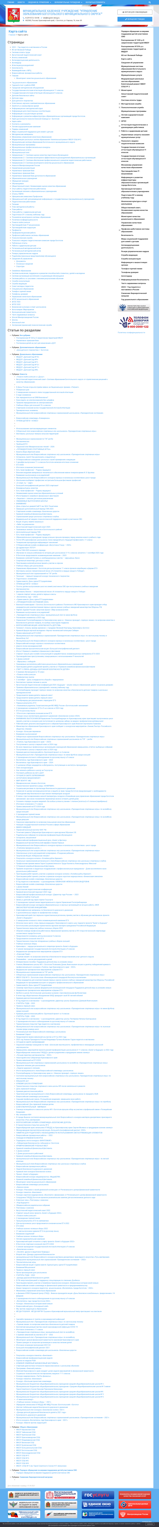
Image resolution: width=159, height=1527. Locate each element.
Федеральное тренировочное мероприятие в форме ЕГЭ (39, 952)
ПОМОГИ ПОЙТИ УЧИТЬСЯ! (27, 897)
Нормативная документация (23, 168)
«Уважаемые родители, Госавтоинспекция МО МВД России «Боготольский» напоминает (52, 706)
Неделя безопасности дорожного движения (34, 1169)
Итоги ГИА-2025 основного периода (30, 550)
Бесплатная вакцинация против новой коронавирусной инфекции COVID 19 (47, 1327)
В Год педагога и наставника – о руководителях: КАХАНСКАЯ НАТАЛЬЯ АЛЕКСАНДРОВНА (52, 882)
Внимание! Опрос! (23, 1034)
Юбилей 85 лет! (22, 1081)
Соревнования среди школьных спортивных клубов (37, 517)
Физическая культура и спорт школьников (29, 307)
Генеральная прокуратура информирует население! (37, 542)
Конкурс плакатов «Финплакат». (29, 1192)
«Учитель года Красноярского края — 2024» (33, 742)
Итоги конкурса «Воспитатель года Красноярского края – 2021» (42, 1420)
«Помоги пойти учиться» (26, 674)
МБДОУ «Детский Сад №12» (27, 365)
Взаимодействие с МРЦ (21, 70)
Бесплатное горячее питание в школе (31, 682)
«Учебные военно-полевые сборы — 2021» (33, 1402)
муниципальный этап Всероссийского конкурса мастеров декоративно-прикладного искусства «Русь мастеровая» (63, 1257)
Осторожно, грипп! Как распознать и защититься (35, 457)
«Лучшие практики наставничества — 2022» (34, 1055)
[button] (149, 2)
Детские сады (17, 98)
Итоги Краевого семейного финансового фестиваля (37, 496)
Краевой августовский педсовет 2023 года (33, 892)
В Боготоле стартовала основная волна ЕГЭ (34, 713)
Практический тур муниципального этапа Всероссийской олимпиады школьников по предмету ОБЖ (57, 1094)
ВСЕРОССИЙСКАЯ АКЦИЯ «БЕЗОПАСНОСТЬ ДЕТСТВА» (38, 625)
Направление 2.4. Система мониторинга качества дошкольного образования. (43, 163)
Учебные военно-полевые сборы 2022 (32, 1229)
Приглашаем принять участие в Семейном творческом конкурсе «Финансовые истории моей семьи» (57, 1283)
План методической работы (23, 207)
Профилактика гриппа (25, 677)
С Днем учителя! (23, 659)
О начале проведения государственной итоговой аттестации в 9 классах (45, 949)
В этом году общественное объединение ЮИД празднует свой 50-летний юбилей (49, 996)
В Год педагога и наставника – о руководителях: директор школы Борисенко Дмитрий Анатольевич (56, 1001)
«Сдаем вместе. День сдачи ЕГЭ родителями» (34, 599)
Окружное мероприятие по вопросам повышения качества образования (45, 822)
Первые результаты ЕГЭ (26, 703)
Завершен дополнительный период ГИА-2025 (34, 509)
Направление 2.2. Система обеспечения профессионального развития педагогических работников (52, 160)
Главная (10, 2)
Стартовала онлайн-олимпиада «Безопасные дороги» (37, 511)
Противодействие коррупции (24, 228)
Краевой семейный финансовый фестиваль (34, 514)
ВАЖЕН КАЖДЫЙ (23, 827)
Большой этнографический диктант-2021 (33, 1348)
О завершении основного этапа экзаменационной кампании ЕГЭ (42, 920)
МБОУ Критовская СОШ (25, 1435)
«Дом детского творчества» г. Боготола (32, 350)
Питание (15, 204)
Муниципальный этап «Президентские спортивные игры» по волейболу (45, 1337)
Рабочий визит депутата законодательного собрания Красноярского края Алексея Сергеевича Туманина (58, 724)
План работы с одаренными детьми (26, 212)
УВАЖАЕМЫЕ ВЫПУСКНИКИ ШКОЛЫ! (32, 501)
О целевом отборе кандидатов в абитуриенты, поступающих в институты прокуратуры (51, 765)
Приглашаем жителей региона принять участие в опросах (39, 563)
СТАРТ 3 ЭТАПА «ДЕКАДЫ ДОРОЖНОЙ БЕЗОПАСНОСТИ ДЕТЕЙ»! (43, 669)
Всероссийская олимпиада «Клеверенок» (33, 418)
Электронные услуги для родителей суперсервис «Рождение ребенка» (45, 853)
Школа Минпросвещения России (25, 317)
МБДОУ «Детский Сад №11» (27, 367)
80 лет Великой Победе (21, 50)
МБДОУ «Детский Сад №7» (27, 362)
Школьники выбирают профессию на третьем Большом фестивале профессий (48, 480)
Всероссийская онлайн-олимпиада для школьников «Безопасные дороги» (46, 1350)
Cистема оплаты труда (21, 52)
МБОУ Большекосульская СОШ (29, 1448)
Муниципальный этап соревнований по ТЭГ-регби (36, 574)
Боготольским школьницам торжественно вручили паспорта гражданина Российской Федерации (56, 926)
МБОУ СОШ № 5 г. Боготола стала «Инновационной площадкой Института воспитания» (51, 977)
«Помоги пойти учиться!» (26, 1216)
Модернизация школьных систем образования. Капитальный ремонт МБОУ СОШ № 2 (46, 140)
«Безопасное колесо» (25, 1249)
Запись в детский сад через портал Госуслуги (34, 900)
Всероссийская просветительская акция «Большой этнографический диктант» (48, 649)
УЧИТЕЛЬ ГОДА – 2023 (25, 1003)
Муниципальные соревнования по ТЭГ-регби (34, 439)
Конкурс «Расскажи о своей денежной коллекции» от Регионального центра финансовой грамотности (58, 1190)
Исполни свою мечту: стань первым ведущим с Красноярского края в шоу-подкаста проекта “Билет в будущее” (62, 923)
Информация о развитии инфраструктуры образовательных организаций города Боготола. (48, 116)
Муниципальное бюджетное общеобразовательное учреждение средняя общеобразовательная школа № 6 (60, 1397)
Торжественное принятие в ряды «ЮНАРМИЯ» (35, 786)
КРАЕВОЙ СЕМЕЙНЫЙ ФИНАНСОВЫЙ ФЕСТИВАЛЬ (37, 1363)
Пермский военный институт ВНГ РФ (31, 830)
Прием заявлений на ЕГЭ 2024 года (30, 807)
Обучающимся (18, 184)
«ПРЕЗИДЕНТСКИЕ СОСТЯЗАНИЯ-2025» (32, 602)
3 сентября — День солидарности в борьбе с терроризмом (39, 680)
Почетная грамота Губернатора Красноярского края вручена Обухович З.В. (46, 832)
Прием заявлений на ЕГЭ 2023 (28, 1060)
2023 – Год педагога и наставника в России (29, 47)
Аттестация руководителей (23, 65)
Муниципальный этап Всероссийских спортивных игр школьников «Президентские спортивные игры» (58, 454)
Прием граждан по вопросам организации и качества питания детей (44, 1342)
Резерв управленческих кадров (25, 253)
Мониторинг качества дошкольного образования (36, 78)
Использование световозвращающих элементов (36, 429)
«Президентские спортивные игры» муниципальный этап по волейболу (45, 1332)
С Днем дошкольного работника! (29, 1153)
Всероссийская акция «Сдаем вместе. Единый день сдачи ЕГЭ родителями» (47, 1265)
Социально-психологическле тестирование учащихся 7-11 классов (43, 1374)
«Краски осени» (22, 1187)
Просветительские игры (26, 1262)
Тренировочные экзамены (27, 410)
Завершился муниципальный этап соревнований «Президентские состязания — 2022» (51, 1260)
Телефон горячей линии (21, 291)
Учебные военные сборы (26, 944)
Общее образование (29, 1427)
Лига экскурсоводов (24, 768)
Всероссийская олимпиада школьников (32, 1096)
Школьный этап (18, 322)
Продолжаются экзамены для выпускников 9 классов (38, 936)
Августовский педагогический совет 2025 (33, 527)
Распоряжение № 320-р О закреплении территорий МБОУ (39, 338)
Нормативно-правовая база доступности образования (34, 176)
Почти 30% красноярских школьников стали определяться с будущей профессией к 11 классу (54, 540)
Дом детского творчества (22, 101)
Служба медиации (19, 284)
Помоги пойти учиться (21, 222)
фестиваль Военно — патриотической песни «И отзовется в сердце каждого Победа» (50, 592)
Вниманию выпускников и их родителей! (33, 475)
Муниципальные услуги (21, 150)
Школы (15, 320)
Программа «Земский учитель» (28, 1368)
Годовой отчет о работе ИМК (23, 85)
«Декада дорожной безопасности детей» (32, 1278)
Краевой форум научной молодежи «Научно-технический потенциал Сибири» (47, 630)
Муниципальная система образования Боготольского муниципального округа (43, 142)
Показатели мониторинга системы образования (31, 217)
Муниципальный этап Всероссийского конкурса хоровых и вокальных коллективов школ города (56, 478)
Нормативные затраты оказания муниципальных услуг (135, 136)
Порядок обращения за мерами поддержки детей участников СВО (48, 1470)
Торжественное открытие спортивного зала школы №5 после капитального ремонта (50, 1086)
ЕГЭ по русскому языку (25, 711)
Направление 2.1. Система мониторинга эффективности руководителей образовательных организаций (53, 158)
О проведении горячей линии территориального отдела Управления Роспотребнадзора (51, 902)
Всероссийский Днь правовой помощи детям (35, 1104)
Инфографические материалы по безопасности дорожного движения (44, 910)
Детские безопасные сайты (23, 96)
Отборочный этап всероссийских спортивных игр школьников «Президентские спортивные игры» (56, 431)
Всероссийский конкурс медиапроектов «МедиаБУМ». (38, 1177)
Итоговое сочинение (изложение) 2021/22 (33, 1345)
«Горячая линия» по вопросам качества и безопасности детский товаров (45, 1324)
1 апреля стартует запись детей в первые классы (36, 594)
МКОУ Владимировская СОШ (28, 1440)
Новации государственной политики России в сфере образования (43, 825)
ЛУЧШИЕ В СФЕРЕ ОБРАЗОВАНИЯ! (30, 775)
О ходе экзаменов (23, 395)
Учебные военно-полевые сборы (29, 1236)
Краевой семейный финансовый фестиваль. (34, 1148)
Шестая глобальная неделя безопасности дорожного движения (42, 1407)
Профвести (16, 230)
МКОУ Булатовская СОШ (26, 1445)
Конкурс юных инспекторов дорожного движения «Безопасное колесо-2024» (48, 716)
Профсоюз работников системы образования (30, 235)
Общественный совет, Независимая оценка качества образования (39, 186)
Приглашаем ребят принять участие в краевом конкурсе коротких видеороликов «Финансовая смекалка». (59, 876)
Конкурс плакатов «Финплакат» (29, 1379)
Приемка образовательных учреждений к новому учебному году (42, 687)
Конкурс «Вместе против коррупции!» (31, 1423)
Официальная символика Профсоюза (27, 196)
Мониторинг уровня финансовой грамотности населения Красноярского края (47, 1340)
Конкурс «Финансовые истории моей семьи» (34, 1304)
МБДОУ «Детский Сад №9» (27, 359)
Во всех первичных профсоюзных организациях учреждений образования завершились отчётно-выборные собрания (64, 747)
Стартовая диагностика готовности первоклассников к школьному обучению (47, 1366)
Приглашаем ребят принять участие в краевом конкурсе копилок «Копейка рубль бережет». (54, 874)
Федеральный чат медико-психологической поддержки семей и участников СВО (49, 519)
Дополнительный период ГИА (28, 532)
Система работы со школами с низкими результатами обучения (37, 278)
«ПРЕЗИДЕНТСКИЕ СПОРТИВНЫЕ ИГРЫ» (33, 449)
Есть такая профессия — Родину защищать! (33, 470)
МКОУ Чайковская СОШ (26, 1432)
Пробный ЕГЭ (21, 444)
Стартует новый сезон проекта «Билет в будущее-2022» (39, 1213)
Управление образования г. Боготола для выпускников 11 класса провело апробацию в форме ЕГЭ (56, 568)
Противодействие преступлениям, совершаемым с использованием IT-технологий (50, 656)
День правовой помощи (26, 1089)
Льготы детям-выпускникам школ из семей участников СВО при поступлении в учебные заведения (57, 586)
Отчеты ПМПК (18, 194)
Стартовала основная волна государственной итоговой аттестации (43, 408)
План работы (17, 209)
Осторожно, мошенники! (26, 838)
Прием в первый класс (25, 1006)
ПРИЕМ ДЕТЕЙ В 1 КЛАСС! (27, 421)
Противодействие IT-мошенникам (26, 225)
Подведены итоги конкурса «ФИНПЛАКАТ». (34, 1141)
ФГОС (123, 121)
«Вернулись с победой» (26, 662)
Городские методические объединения (28, 88)
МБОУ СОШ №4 (22, 1463)
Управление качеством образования (27, 297)
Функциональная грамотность (24, 312)
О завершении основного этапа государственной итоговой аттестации (44, 392)
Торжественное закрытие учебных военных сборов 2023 (39, 928)
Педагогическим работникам (24, 202)
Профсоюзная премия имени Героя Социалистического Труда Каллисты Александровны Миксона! (56, 863)
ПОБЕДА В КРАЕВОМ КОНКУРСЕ (29, 1138)
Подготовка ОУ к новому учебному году (28, 215)
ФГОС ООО (16, 304)
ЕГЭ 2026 (20, 465)
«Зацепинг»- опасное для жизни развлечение (34, 498)
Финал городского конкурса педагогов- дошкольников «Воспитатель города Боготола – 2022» (54, 1288)
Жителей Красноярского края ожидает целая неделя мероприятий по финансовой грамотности (55, 1371)
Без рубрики (25, 335)
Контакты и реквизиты (95, 2)
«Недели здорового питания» (28, 1068)
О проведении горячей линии (28, 814)
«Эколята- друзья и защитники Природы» (33, 1252)
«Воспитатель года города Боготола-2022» (33, 1301)
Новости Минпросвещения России (26, 165)
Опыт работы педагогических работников (29, 189)
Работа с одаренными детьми (24, 246)
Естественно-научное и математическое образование (33, 103)
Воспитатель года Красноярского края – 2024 (34, 760)
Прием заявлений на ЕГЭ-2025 (28, 633)
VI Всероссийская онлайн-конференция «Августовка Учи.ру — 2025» (43, 545)
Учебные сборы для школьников (29, 566)
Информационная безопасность (135, 280)
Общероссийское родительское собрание (33, 1205)
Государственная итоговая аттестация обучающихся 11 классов (37, 90)
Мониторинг (126, 90)
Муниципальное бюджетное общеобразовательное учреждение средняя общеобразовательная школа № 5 (60, 1394)
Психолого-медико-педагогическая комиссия (132, 142)
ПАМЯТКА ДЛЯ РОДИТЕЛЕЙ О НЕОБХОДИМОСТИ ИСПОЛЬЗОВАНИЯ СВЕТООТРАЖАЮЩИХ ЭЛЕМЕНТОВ (59, 1133)
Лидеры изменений (20, 129)
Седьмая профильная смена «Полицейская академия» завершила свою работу (48, 1099)
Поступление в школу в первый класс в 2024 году (36, 744)
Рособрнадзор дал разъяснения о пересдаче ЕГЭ (36, 700)
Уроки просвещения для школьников (31, 1273)
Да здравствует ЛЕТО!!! (26, 548)
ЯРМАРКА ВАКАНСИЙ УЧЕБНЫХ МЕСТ (32, 1146)
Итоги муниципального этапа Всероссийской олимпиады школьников (44, 1071)
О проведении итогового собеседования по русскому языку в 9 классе (45, 757)
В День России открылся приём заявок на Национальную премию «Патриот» (47, 387)
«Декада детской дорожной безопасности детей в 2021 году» (41, 1412)
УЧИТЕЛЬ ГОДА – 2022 (25, 1275)
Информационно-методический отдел (27, 108)
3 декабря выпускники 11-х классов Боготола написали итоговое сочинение (47, 462)
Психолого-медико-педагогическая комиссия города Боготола (37, 240)
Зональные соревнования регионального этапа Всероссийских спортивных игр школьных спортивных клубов (61, 861)
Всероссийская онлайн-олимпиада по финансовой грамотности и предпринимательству (52, 1285)
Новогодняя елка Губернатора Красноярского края (36, 1058)
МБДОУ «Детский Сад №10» (27, 357)
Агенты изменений (19, 58)
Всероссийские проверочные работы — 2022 (34, 1135)
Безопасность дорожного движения (31, 1415)
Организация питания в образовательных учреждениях (34, 191)
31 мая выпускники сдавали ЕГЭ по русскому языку (37, 1231)
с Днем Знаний (22, 887)
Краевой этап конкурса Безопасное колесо (33, 1172)
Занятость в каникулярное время (25, 106)
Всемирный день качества (27, 488)
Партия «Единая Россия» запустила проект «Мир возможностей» (42, 610)
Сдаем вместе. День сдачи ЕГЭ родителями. (34, 581)
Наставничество (22, 441)
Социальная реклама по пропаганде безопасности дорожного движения (45, 788)
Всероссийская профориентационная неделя (34, 1358)
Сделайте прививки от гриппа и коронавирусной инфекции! (40, 1319)
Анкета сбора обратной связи (28, 452)
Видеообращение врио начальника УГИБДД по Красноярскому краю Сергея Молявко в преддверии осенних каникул (64, 1128)
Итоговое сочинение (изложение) (30, 467)
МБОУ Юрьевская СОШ (25, 1430)
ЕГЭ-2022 (20, 1226)
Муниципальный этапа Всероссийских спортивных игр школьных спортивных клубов (51, 1164)
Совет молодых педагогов (23, 286)
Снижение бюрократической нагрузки (36, 1477)
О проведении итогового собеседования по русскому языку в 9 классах (45, 1021)
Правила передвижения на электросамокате (34, 403)
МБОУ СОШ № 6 (22, 1458)
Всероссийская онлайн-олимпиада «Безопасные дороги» (39, 879)
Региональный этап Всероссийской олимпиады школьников (41, 1032)
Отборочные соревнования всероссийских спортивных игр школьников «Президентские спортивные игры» (60, 975)
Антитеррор (16, 63)
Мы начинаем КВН (23, 1115)
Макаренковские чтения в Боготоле (30, 783)
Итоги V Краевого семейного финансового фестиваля (38, 651)
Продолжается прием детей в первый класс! (34, 695)
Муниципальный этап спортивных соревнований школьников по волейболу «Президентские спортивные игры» (62, 1063)
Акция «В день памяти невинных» (30, 522)
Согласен (150, 1524)
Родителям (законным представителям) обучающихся (34, 256)
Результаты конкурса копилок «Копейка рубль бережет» (39, 858)
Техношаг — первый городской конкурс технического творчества (42, 576)
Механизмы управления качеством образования (31, 137)
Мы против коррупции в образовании (31, 1309)
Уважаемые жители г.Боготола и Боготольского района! (39, 529)
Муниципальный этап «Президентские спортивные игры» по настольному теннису (49, 1322)
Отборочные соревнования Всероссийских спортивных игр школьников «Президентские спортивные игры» (60, 737)
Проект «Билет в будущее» (27, 1174)
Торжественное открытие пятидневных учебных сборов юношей (43, 941)
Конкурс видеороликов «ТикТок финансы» (33, 1376)
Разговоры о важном (25, 1208)
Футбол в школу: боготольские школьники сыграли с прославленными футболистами (51, 993)
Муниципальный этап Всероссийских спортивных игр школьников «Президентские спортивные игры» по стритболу (63, 1102)
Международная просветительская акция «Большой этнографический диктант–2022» (51, 1130)
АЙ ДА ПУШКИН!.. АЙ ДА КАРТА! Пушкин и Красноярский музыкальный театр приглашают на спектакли (59, 1311)
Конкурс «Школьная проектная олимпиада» (34, 1381)
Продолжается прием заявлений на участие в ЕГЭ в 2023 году (41, 1037)
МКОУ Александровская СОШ (28, 1453)
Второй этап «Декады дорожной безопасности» (35, 1254)
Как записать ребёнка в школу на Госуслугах (34, 770)
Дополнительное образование (33, 347)
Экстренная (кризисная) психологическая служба (32, 325)
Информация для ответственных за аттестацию (31, 111)
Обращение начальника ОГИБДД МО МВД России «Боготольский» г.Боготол (47, 1405)
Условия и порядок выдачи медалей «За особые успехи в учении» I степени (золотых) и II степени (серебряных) (61, 801)
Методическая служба (131, 104)
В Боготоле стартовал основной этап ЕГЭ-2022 (35, 1244)
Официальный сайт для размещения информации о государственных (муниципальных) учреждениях (53, 199)
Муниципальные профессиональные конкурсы (31, 147)
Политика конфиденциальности (25, 220)
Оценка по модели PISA (26, 1361)
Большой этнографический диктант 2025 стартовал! (37, 485)
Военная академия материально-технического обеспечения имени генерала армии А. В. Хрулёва (55, 473)
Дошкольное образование (31, 354)
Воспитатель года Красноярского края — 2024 (34, 763)
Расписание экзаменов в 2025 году (30, 618)
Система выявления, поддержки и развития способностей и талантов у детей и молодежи (48, 273)
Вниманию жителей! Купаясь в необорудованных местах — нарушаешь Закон (48, 558)
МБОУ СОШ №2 (22, 1461)
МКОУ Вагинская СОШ (25, 1443)
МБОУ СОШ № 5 (22, 1456)
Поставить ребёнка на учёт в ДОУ (30, 773)
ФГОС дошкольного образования (25, 299)
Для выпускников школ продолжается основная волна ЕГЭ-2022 (42, 1223)
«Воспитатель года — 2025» (27, 597)
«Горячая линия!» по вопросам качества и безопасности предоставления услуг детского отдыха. (55, 957)
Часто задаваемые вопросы (23, 315)
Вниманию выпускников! (26, 734)
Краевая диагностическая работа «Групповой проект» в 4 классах (42, 752)
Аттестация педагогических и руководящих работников (134, 126)
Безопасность (17, 68)
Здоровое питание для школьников (30, 1065)
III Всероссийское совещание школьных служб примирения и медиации (45, 460)
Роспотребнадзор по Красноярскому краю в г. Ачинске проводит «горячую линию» (50, 1073)
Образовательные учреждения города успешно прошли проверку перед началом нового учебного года (58, 537)
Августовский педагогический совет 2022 (33, 1210)
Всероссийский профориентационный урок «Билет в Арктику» (41, 840)
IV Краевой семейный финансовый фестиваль (35, 866)
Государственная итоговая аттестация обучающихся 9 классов (37, 93)
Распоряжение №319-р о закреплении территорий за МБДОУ (133, 49)
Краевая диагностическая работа (29, 998)
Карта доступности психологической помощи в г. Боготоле (35, 119)
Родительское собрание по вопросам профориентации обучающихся (44, 835)
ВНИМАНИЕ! (21, 504)
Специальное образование (23, 289)
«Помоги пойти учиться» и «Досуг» (30, 377)
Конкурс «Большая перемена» (28, 731)
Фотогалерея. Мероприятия (23, 310)
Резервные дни (22, 390)
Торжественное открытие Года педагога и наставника (38, 1024)
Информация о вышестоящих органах (27, 114)
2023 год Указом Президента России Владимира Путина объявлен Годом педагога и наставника (55, 1040)
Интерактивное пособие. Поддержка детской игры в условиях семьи (44, 962)
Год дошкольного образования (24, 83)
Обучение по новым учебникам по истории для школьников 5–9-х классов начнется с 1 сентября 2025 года (59, 553)
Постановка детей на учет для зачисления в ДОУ (36, 343)
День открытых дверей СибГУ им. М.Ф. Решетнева (37, 506)
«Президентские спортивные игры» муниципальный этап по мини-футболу (46, 615)
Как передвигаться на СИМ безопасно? (32, 397)
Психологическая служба (22, 238)
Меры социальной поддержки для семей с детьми (32, 132)
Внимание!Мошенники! (25, 1267)
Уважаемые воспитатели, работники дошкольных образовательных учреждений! (49, 664)
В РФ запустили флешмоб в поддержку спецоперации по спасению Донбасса (48, 1280)
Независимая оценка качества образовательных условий (39, 493)
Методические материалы (22, 134)
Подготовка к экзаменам (26, 579)
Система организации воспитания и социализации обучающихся (38, 276)
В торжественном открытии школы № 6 (32, 1125)
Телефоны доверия (20, 294)
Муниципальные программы (23, 145)
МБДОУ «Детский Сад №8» (27, 370)
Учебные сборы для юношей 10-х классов (33, 405)
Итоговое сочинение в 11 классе (29, 804)
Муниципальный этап (20, 152)
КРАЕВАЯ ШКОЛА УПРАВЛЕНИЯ (29, 1084)
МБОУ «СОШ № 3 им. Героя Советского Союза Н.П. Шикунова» (41, 1466)
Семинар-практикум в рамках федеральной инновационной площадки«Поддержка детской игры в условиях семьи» (63, 988)
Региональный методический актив (26, 248)
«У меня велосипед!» (24, 1399)
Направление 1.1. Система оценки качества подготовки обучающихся (40, 155)
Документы (21, 261)
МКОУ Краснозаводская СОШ (28, 1437)
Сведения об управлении (38, 2)
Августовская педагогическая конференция (34, 889)
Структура (20, 266)
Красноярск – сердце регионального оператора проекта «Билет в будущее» (47, 946)
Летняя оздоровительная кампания (26, 127)
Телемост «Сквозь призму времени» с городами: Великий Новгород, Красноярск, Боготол (52, 628)
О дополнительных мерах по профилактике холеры (37, 913)
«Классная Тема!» (23, 954)
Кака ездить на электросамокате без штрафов (35, 400)
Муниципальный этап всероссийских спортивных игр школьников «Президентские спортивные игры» (58, 851)
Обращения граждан (20, 181)
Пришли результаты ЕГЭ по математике (32, 1221)
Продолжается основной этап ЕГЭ (30, 939)
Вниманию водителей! (25, 1234)
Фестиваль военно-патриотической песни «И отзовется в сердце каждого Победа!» (50, 571)
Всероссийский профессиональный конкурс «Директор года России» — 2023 (47, 895)
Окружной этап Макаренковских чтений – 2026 (35, 447)
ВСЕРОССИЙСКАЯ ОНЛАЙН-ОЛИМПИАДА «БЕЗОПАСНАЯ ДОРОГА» (43, 1122)
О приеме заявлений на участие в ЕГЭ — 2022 (34, 1335)
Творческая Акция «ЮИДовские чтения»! (33, 856)
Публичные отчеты (19, 243)
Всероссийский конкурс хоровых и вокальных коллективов (40, 643)
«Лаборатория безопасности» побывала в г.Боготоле (37, 1143)
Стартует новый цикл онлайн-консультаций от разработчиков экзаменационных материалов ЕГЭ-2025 (58, 654)
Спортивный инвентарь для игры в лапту (33, 561)
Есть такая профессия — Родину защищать (33, 535)
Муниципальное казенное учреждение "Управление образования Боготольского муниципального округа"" (62, 12)
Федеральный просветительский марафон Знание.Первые (40, 843)
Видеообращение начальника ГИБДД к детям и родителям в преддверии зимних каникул (53, 1052)
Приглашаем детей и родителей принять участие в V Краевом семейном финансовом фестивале (55, 667)
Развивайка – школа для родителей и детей (34, 959)
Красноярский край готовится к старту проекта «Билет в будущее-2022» (45, 1241)
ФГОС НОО (16, 302)
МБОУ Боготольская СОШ (26, 1450)
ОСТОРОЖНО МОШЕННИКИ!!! (28, 778)
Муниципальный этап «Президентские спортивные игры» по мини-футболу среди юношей (53, 755)
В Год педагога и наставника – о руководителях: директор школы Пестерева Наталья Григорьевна (56, 1019)
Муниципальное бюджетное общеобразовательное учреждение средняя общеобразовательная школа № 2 (60, 1384)
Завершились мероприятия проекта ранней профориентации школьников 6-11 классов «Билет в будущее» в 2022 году (64, 1050)
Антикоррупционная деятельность (26, 60)
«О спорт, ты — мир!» (24, 483)
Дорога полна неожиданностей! (29, 646)
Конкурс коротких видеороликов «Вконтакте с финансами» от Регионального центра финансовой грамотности (61, 1195)
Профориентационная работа (23, 233)
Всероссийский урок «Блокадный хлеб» (32, 1306)
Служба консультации (21, 281)
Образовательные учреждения (67, 2)
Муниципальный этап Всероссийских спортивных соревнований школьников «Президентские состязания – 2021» (62, 1418)
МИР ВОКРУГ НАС (23, 781)
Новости (21, 2)
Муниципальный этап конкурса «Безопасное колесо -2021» (40, 1410)
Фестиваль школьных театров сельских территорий (37, 434)
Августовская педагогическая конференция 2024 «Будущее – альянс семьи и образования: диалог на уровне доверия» (64, 685)
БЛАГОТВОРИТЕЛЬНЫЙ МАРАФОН (31, 1107)
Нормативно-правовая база (23, 171)
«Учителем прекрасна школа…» (28, 848)
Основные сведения (24, 264)
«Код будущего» (22, 1203)
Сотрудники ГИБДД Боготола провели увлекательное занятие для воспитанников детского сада (55, 1197)
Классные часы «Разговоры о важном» (32, 1200)
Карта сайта (16, 121)
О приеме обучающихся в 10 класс (30, 672)
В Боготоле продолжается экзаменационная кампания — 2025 (41, 555)
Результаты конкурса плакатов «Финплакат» (34, 1355)
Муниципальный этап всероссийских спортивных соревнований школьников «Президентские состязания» (59, 413)
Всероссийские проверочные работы (27, 73)
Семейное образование (21, 271)
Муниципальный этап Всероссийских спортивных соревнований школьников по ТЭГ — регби (54, 739)
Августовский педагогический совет (27, 55)
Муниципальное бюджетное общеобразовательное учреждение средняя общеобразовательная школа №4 (59, 1392)
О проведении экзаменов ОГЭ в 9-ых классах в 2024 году (39, 708)
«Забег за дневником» (25, 524)
